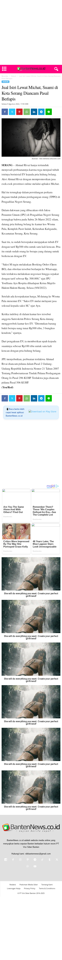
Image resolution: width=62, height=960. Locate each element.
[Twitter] (12, 112)
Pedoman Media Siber (29, 884)
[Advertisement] (31, 32)
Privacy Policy (29, 888)
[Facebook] (5, 112)
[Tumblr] (49, 860)
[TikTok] (42, 860)
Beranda (5, 76)
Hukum (13, 76)
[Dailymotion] (5, 860)
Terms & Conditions (47, 888)
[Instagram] (20, 860)
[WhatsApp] (27, 112)
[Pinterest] (19, 112)
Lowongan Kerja (13, 888)
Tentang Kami (47, 884)
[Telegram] (41, 112)
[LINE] (48, 112)
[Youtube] (34, 866)
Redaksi (13, 884)
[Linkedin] (34, 112)
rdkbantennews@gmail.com (38, 854)
